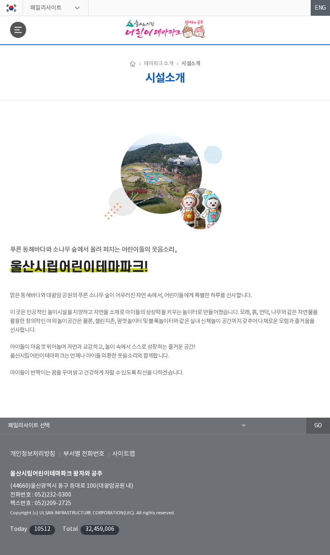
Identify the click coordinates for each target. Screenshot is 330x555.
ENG (320, 8)
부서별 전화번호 (83, 454)
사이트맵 (123, 454)
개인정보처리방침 (32, 454)
